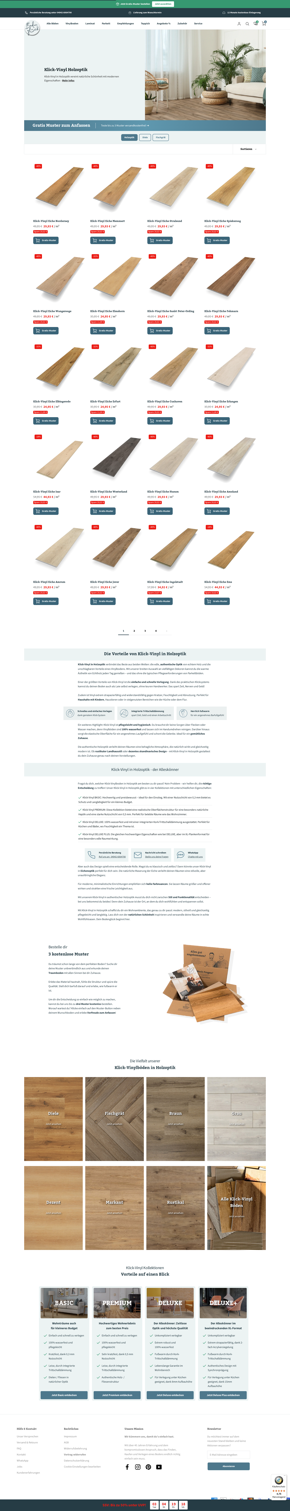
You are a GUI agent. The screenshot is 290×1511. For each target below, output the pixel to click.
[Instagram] (137, 1467)
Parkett (106, 23)
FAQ (19, 1448)
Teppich (145, 23)
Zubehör (182, 23)
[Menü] (285, 1476)
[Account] (239, 23)
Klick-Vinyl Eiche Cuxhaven (164, 401)
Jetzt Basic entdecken (64, 1395)
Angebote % (164, 23)
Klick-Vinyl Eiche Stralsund (164, 221)
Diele (145, 137)
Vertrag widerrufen (75, 1454)
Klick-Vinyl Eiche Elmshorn (107, 311)
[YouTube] (159, 1467)
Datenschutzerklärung (76, 1460)
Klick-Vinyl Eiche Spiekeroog (222, 221)
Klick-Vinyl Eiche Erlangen (221, 401)
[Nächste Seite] (166, 631)
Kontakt (21, 1454)
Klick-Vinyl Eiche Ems (218, 582)
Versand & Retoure (27, 1442)
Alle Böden (53, 23)
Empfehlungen (125, 23)
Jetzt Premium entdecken (117, 1395)
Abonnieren (229, 1466)
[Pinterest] (148, 1467)
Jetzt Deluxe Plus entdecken (223, 1395)
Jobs (19, 1467)
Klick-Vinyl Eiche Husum (163, 491)
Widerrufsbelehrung (75, 1448)
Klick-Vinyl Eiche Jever (104, 582)
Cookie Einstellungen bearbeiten (82, 1467)
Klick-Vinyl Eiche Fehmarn (221, 311)
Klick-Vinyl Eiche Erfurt (105, 401)
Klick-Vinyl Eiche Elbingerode (51, 401)
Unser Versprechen (27, 1436)
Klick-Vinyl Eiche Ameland (221, 491)
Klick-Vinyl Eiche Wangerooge (52, 311)
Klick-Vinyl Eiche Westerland (108, 491)
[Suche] (247, 23)
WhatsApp (22, 1460)
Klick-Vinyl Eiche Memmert (107, 221)
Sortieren (246, 149)
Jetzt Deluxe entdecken (170, 1395)
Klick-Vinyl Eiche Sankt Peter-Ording (170, 311)
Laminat (90, 23)
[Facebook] (127, 1467)
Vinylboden (72, 23)
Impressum (70, 1436)
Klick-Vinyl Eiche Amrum (49, 582)
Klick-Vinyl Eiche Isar (46, 491)
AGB (66, 1442)
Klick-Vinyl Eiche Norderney (51, 221)
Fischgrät (160, 137)
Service (198, 23)
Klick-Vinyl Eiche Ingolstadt (165, 582)
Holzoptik (129, 137)
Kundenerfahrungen (28, 1473)
